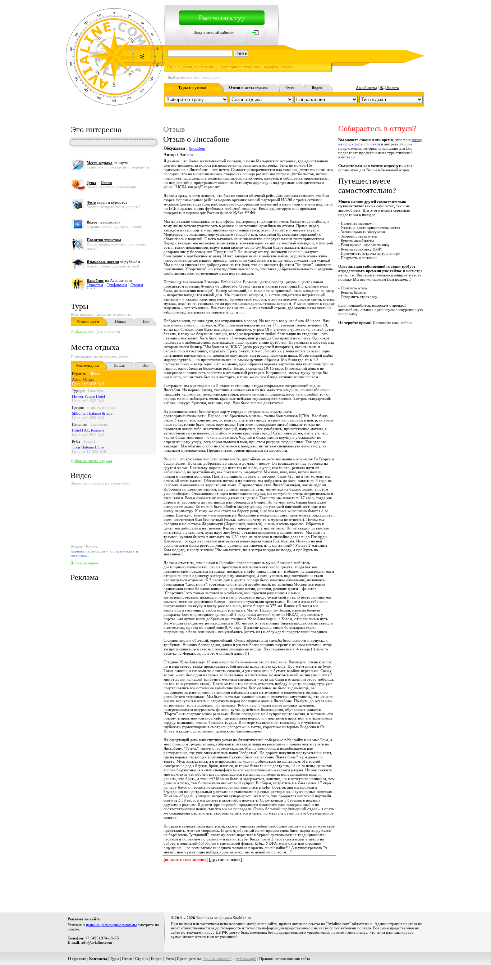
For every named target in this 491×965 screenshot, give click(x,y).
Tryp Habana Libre (88, 447)
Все (146, 321)
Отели (127, 958)
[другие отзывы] (225, 859)
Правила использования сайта (284, 958)
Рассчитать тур (222, 18)
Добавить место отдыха (91, 460)
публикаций (246, 958)
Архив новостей (217, 958)
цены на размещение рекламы (111, 925)
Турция (78, 390)
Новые (120, 321)
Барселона (99, 424)
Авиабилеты (366, 87)
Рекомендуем (88, 321)
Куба (76, 441)
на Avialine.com (109, 280)
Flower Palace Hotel (88, 396)
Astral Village (83, 379)
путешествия (103, 222)
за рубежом (113, 262)
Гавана (89, 441)
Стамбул (95, 390)
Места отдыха (95, 347)
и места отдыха (248, 87)
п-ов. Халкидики (101, 407)
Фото (169, 958)
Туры (79, 306)
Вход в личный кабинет (213, 32)
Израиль (79, 373)
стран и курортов (107, 202)
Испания (79, 424)
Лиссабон (197, 148)
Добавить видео (84, 563)
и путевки (192, 87)
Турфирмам (117, 285)
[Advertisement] (293, 886)
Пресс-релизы (189, 958)
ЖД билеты (389, 87)
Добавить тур (83, 332)
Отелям (136, 285)
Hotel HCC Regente (88, 430)
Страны (141, 958)
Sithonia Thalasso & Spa (92, 413)
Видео (156, 958)
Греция (78, 407)
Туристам (95, 285)
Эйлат (95, 373)
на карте (107, 163)
